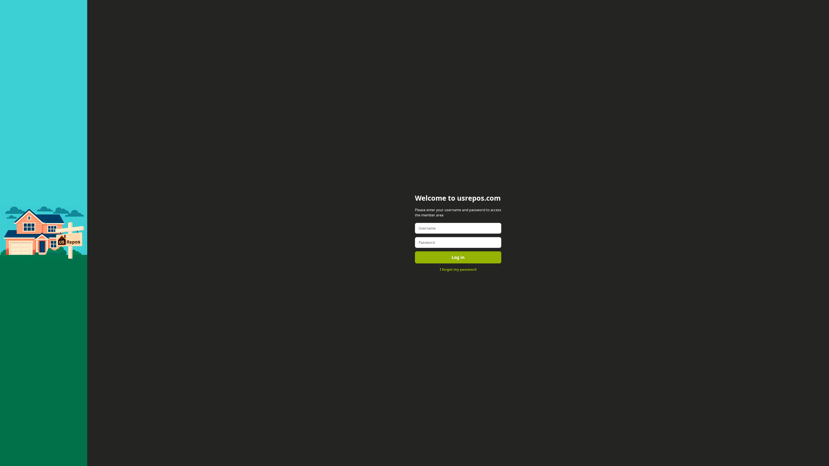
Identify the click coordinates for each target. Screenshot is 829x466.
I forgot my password (458, 269)
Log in (458, 257)
